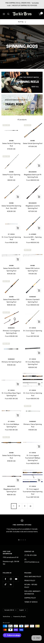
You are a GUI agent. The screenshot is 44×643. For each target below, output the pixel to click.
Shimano (32, 297)
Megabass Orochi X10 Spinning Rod (11, 490)
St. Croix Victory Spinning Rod (32, 394)
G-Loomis (32, 234)
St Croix (11, 234)
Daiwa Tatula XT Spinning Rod (11, 145)
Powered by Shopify (19, 616)
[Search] (8, 14)
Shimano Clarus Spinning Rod (32, 426)
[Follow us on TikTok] (5, 584)
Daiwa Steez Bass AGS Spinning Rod (11, 301)
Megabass (33, 172)
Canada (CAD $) (9, 610)
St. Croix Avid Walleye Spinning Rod (11, 426)
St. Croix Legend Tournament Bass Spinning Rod (32, 491)
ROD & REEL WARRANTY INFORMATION (32, 593)
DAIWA (11, 140)
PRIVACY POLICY (29, 580)
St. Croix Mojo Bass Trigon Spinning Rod (11, 394)
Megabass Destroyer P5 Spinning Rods (32, 176)
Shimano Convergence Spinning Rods (11, 332)
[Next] (30, 506)
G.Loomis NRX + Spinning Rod (33, 238)
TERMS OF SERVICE (31, 602)
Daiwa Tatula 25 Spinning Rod (11, 457)
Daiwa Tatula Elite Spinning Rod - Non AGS (11, 207)
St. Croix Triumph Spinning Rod (11, 238)
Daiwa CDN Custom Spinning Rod (33, 270)
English (21, 610)
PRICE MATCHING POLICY (32, 576)
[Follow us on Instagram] (10, 579)
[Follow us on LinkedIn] (10, 584)
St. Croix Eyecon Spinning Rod (32, 332)
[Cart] (40, 14)
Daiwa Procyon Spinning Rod (11, 176)
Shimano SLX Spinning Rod (11, 362)
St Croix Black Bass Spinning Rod (33, 363)
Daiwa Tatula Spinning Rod (32, 143)
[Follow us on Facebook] (5, 579)
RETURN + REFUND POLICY (30, 586)
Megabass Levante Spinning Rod (33, 207)
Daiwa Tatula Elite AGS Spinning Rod (11, 270)
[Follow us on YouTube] (16, 579)
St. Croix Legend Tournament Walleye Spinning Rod (32, 458)
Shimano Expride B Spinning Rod (32, 301)
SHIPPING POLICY (30, 598)
